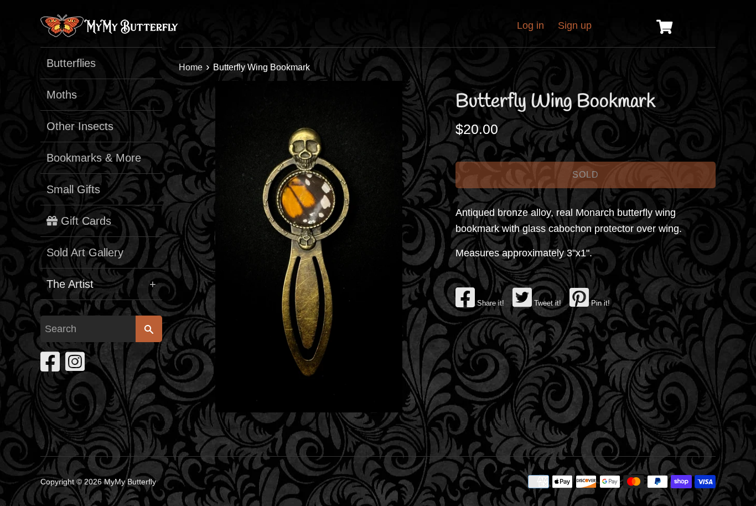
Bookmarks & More (93, 158)
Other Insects (79, 126)
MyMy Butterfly (130, 481)
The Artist (101, 284)
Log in (530, 25)
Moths (61, 95)
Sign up (575, 25)
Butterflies (71, 63)
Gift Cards (84, 221)
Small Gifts (73, 189)
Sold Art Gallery (84, 252)
